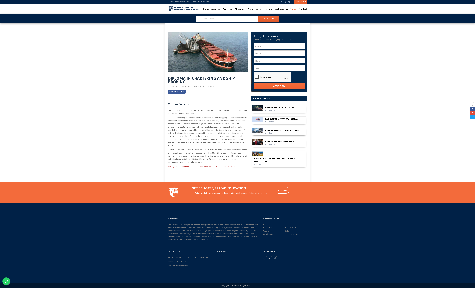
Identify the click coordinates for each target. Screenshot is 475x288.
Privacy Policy (268, 228)
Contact (303, 9)
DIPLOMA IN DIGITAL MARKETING (279, 107)
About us (215, 9)
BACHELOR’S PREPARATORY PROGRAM (281, 119)
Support (288, 225)
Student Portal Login (292, 234)
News (250, 9)
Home (206, 9)
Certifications (281, 9)
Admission (227, 9)
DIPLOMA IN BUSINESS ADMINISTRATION (282, 130)
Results (268, 9)
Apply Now (282, 190)
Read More (270, 110)
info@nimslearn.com (180, 266)
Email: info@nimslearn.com (179, 2)
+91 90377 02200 (180, 261)
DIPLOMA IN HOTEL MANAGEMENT (280, 141)
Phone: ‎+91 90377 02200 (200, 2)
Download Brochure (176, 92)
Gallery (259, 9)
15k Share (473, 103)
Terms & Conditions (292, 228)
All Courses (240, 9)
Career (293, 9)
